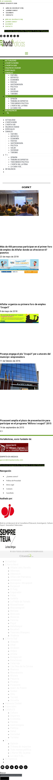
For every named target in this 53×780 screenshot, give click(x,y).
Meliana (14, 610)
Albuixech (15, 573)
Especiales (10, 70)
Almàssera (15, 579)
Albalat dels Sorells (20, 567)
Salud (13, 89)
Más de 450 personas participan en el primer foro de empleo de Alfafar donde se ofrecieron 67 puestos (26, 249)
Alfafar (13, 654)
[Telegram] (11, 36)
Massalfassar (17, 604)
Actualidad (10, 60)
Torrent (14, 697)
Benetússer (16, 660)
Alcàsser (14, 647)
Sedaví (13, 691)
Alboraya (14, 570)
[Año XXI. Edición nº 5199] (14, 8)
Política (14, 87)
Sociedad (14, 91)
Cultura (13, 75)
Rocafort (14, 629)
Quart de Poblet (18, 687)
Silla (12, 694)
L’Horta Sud (11, 65)
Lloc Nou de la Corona (21, 666)
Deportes (14, 77)
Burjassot (15, 586)
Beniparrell (16, 657)
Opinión (13, 99)
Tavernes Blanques (20, 632)
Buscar (8, 113)
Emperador (15, 592)
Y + (6, 96)
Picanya (14, 681)
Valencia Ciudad (13, 68)
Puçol (13, 623)
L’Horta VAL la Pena (19, 106)
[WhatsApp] (18, 36)
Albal (13, 644)
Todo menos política (19, 103)
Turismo (14, 94)
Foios (13, 595)
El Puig (13, 589)
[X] (14, 36)
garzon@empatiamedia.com (11, 460)
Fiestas (13, 82)
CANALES (10, 709)
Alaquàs (14, 641)
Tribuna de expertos (19, 101)
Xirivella (14, 700)
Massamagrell (17, 607)
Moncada (15, 613)
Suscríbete (9, 13)
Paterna (14, 620)
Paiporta (14, 678)
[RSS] (8, 36)
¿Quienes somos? (12, 10)
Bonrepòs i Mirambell (21, 583)
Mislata (14, 675)
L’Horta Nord (12, 63)
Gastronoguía (16, 84)
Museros (14, 617)
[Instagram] (4, 36)
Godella (14, 598)
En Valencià (11, 110)
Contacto (9, 15)
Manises (14, 669)
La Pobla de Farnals (20, 601)
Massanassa (16, 672)
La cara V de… (16, 108)
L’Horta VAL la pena (20, 752)
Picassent (15, 684)
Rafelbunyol (16, 626)
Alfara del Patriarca (20, 576)
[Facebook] (1, 36)
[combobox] (11, 775)
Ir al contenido (6, 1)
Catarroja (15, 663)
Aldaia (13, 650)
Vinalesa (14, 635)
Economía (14, 80)
